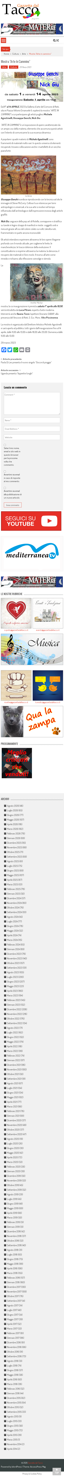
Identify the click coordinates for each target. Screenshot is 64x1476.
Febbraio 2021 (13, 1111)
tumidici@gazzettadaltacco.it (47, 702)
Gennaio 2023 (13, 1004)
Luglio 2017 (12, 1310)
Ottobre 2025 (13, 852)
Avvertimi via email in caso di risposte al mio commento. (12, 478)
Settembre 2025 (14, 856)
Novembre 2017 (14, 1291)
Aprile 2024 (12, 935)
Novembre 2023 (14, 958)
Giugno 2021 (12, 1092)
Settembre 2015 (14, 1411)
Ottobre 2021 (13, 1074)
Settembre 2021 (14, 1078)
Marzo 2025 (12, 884)
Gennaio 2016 (13, 1393)
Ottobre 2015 (13, 1407)
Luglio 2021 (12, 1087)
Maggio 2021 (12, 1097)
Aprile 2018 (12, 1268)
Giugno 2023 (13, 981)
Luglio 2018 (12, 1254)
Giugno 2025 (13, 870)
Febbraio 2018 (13, 1277)
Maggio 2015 (12, 1430)
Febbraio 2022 (13, 1055)
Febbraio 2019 (13, 1222)
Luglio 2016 (12, 1365)
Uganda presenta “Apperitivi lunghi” (17, 374)
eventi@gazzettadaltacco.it (48, 630)
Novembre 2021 (14, 1069)
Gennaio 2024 (13, 949)
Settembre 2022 (14, 1023)
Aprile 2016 (12, 1379)
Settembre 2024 (14, 912)
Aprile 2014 (12, 1448)
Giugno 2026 (13, 815)
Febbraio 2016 (13, 1388)
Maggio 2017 (12, 1319)
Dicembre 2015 (14, 1397)
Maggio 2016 (12, 1374)
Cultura (15, 53)
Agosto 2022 (13, 1027)
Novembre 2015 (14, 1402)
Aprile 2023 (12, 990)
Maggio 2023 (13, 986)
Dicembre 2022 (14, 1009)
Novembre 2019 (14, 1180)
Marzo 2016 (12, 1384)
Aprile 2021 (12, 1101)
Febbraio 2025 (13, 889)
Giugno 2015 (12, 1425)
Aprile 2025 (12, 879)
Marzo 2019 (12, 1217)
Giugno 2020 (13, 1148)
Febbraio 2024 (13, 944)
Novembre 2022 (14, 1013)
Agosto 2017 (12, 1305)
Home (6, 53)
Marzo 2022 (12, 1050)
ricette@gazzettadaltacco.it (16, 702)
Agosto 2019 (12, 1194)
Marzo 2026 (12, 828)
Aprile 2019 (12, 1212)
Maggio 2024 (13, 930)
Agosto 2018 (12, 1249)
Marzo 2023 (12, 995)
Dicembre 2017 (14, 1286)
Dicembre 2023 (14, 953)
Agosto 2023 (13, 972)
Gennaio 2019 (13, 1226)
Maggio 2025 (13, 875)
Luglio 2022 (12, 1032)
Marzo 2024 (12, 939)
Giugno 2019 (12, 1203)
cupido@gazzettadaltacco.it (16, 630)
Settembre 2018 (14, 1245)
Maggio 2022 (13, 1041)
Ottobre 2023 (13, 963)
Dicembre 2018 (14, 1231)
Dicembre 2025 (14, 842)
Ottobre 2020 (13, 1129)
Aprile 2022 (12, 1046)
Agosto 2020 (13, 1138)
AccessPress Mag (38, 1466)
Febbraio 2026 (14, 833)
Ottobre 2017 (13, 1296)
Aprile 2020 (12, 1157)
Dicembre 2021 (14, 1064)
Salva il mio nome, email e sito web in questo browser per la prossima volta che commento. (12, 456)
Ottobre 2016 (13, 1351)
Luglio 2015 (12, 1421)
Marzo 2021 (12, 1106)
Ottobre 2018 (13, 1240)
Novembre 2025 (14, 847)
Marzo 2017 (12, 1328)
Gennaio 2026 (13, 838)
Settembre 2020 (14, 1134)
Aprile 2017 (12, 1323)
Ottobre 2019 (13, 1185)
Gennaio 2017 (13, 1337)
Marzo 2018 (12, 1273)
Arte (24, 53)
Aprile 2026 (12, 824)
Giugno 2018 (12, 1259)
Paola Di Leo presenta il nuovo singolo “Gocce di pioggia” (26, 362)
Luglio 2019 (12, 1199)
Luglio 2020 (12, 1143)
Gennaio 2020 (13, 1171)
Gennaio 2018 (13, 1282)
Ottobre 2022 (13, 1018)
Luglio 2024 (12, 921)
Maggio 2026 (13, 819)
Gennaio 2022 (13, 1060)
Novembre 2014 (14, 1444)
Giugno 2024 (13, 926)
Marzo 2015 (12, 1439)
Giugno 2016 (12, 1370)
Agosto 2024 (13, 916)
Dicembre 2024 (14, 898)
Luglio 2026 (12, 810)
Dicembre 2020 (14, 1120)
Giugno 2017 (12, 1314)
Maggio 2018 (12, 1263)
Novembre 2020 (14, 1124)
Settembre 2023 (14, 967)
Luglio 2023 (12, 976)
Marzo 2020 (12, 1162)
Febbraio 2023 (13, 1000)
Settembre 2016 (14, 1356)
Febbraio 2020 (14, 1166)
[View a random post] (57, 40)
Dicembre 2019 (14, 1175)
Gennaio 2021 (13, 1115)
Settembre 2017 (14, 1300)
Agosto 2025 (13, 861)
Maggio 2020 (13, 1152)
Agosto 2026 (13, 805)
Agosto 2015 (12, 1416)
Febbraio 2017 (13, 1333)
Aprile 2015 (12, 1434)
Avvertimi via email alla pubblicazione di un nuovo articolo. (13, 494)
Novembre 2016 (14, 1347)
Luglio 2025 (12, 865)
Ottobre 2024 (13, 907)
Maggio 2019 (12, 1208)
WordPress (17, 1466)
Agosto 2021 (12, 1083)
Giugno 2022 (13, 1037)
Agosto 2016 (12, 1360)
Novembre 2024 (14, 902)
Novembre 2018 (14, 1236)
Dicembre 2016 (14, 1342)
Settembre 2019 (14, 1189)
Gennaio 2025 (13, 893)
